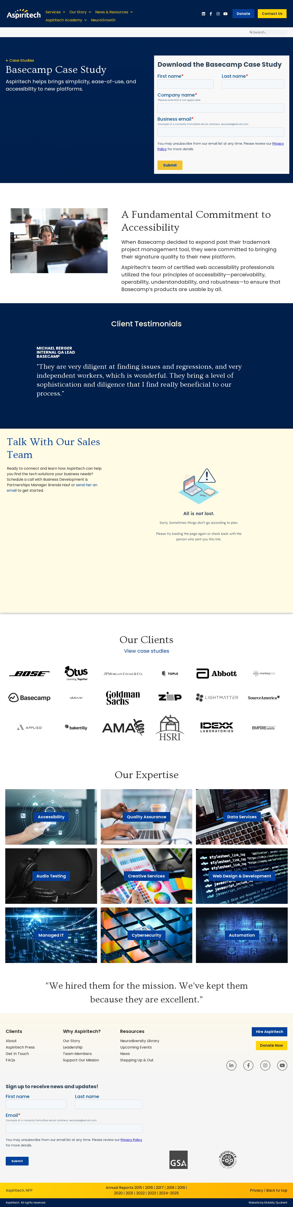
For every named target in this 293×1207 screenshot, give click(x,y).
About (11, 1040)
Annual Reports (119, 1187)
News (125, 1053)
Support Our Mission (81, 1060)
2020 (118, 1193)
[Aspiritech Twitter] (225, 13)
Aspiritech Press (20, 1047)
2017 (160, 1187)
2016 (149, 1187)
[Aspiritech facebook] (210, 13)
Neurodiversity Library (139, 1040)
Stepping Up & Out (137, 1060)
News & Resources (111, 12)
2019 (181, 1187)
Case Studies (21, 60)
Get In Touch (17, 1053)
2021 (129, 1193)
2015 (138, 1187)
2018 (170, 1187)
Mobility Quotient (275, 1202)
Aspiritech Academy (64, 20)
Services (53, 12)
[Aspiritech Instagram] (218, 13)
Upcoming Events (136, 1047)
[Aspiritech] (23, 13)
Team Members (77, 1053)
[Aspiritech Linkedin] (203, 13)
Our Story (78, 12)
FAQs (10, 1060)
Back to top (276, 1190)
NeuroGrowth (103, 20)
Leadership (73, 1047)
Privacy (256, 1190)
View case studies (146, 651)
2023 (152, 1193)
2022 (140, 1193)
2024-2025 (169, 1193)
